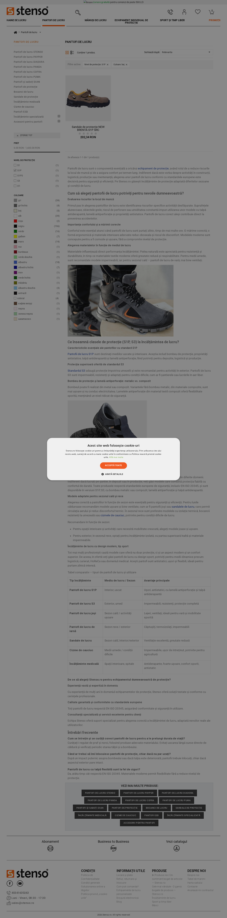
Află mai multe (116, 457)
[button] (113, 474)
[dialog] (113, 459)
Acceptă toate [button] (113, 465)
